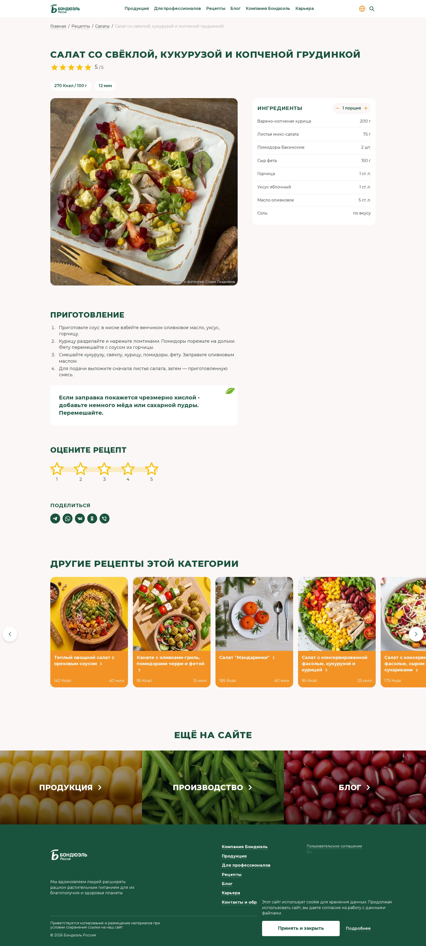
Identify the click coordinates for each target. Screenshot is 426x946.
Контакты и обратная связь (252, 902)
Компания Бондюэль (268, 8)
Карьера (304, 8)
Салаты (102, 26)
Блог (235, 8)
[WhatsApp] (67, 518)
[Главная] (65, 8)
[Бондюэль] (68, 854)
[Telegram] (55, 518)
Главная (58, 26)
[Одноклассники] (92, 518)
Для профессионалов (177, 8)
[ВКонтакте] (80, 518)
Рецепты (215, 8)
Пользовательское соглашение (334, 846)
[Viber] (104, 518)
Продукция (136, 8)
